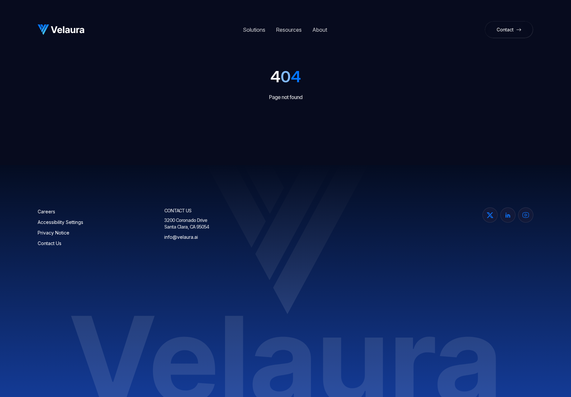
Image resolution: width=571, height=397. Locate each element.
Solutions (254, 29)
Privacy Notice (53, 232)
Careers (46, 211)
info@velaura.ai (181, 237)
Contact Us (49, 243)
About (319, 29)
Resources (289, 29)
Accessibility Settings (60, 222)
